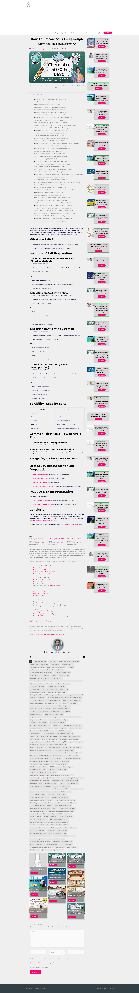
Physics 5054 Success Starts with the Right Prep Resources (50, 187)
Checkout (67, 606)
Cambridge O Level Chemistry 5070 (39, 695)
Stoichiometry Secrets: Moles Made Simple (44, 574)
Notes (67, 33)
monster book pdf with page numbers (73, 778)
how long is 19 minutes (75, 747)
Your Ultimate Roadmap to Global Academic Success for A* (50, 177)
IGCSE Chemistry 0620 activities (72, 758)
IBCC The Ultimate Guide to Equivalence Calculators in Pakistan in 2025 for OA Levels (57, 190)
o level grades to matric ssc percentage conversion (43, 808)
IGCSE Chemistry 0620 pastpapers (60, 761)
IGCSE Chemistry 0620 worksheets (38, 767)
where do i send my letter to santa (39, 839)
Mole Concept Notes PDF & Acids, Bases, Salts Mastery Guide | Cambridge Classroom (57, 143)
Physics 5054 (68, 814)
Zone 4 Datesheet (71, 847)
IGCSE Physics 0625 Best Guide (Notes (57, 769)
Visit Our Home (33, 634)
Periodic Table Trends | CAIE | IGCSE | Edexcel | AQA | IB (49, 195)
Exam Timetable (73, 739)
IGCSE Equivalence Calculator (37, 769)
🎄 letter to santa (46, 850)
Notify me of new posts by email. (40, 967)
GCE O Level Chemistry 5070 (59, 742)
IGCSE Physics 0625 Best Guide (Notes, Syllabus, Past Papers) (51, 216)
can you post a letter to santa (37, 697)
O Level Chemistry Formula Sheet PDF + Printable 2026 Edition (51, 141)
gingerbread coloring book (76, 742)
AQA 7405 (54, 675)
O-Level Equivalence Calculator (41, 592)
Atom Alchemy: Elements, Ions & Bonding (44, 572)
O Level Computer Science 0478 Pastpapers (41, 803)
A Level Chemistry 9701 (57, 670)
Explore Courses (50, 634)
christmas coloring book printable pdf (60, 711)
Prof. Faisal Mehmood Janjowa (43, 102)
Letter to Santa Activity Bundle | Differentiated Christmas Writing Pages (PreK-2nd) (51, 775)
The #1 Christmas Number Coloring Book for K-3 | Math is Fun (51, 161)
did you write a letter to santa (57, 722)
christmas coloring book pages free (60, 706)
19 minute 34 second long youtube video (68, 661)
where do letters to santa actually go (62, 841)
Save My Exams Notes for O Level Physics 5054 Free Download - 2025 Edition (49, 825)
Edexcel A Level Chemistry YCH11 (57, 728)
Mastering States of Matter (40, 570)
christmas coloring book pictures (61, 708)
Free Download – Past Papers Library (42, 580)
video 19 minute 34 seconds (37, 830)
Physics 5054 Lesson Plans (50, 816)
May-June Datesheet (55, 778)
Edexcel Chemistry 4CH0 (75, 728)
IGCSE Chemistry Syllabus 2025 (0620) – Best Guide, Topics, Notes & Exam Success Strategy (59, 174)
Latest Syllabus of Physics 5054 (38, 772)
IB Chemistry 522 (76, 753)
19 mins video (52, 661)
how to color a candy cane (36, 753)
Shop (56, 33)
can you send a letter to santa (55, 697)
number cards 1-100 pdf (58, 780)
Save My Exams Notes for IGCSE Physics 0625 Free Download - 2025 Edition (49, 822)
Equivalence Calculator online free (39, 736)
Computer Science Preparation (38, 720)
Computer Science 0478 (36, 714)
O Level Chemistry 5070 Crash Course (39, 792)
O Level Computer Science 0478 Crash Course (41, 800)
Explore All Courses (38, 568)
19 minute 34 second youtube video (39, 664)
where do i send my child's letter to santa (64, 836)
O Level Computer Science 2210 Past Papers (41, 805)
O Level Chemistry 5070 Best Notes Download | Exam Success (51, 112)
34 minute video (34, 670)
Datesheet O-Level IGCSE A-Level (38, 722)
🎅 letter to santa (58, 850)
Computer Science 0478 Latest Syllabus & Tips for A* (66, 717)
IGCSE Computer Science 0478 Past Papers (61, 767)
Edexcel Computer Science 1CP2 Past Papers (41, 731)
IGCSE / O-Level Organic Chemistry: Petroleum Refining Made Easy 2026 (53, 117)
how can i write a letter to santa (58, 745)
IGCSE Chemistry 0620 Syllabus (59, 764)
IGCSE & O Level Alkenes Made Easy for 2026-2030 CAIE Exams (51, 133)
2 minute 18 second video (58, 667)
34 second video (45, 670)
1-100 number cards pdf (40, 661)
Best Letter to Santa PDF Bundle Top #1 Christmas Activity (50, 115)
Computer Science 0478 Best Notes (54, 714)
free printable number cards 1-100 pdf (40, 742)
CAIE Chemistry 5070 (67, 681)
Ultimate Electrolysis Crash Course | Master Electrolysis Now (51, 221)
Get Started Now (60, 634)
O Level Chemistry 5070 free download (61, 792)
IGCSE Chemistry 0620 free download (39, 761)
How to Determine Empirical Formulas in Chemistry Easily (50, 172)
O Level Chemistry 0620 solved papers (39, 789)
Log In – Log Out (97, 33)
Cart (61, 606)
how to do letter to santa (52, 753)
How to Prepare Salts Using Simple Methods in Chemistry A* (50, 99)
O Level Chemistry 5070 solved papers (39, 797)
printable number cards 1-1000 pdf (59, 819)
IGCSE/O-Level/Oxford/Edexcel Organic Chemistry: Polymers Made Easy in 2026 (55, 213)
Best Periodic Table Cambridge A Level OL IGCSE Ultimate (45, 681)
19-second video (45, 667)
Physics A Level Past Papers (40, 582)
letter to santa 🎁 (34, 778)
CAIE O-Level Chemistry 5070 (63, 684)
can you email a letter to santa (58, 695)
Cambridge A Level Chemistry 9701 (56, 686)
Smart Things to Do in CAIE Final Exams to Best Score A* (49, 151)
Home (44, 33)
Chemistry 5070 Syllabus (36, 703)
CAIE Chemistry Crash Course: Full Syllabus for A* (47, 104)
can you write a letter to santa (73, 697)
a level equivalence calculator (62, 672)
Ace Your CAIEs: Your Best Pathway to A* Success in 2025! (49, 185)
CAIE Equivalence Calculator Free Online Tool (41, 684)
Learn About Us (42, 634)
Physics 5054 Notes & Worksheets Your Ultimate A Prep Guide (51, 156)
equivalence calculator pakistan (38, 739)
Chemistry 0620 (67, 700)
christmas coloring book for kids (68, 703)
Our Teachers (74, 33)
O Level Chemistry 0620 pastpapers (61, 786)
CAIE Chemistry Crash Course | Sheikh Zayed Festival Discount (51, 122)
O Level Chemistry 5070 (77, 789)
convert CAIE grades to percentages (58, 720)
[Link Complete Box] (38, 864)
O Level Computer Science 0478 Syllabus (65, 803)
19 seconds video (34, 667)
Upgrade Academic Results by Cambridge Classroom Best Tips (51, 130)
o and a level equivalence (50, 783)
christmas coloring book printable (39, 711)
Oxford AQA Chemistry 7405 (55, 814)
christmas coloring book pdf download (40, 708)
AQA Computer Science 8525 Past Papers (40, 678)
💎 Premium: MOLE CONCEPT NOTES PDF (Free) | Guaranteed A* (52, 179)
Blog (62, 33)
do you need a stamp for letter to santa (40, 725)
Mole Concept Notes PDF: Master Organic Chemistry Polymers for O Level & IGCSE (56, 125)
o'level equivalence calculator (38, 814)
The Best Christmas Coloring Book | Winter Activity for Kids (50, 154)
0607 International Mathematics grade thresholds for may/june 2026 (52, 164)
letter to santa (52, 772)
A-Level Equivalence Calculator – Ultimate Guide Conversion (51, 120)
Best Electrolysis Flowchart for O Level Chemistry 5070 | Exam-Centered (53, 218)
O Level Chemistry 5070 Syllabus (60, 797)
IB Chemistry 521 (65, 753)
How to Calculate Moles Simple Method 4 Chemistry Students (56, 539)
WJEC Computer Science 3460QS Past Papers (41, 847)
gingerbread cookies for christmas (39, 745)
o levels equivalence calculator (67, 808)
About (82, 33)
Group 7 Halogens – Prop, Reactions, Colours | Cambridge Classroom (53, 208)
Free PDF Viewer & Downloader (41, 596)
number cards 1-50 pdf (36, 783)
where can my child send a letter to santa (40, 836)
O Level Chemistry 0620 (72, 783)
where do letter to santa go (57, 839)
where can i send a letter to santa (57, 833)
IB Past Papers (57, 756)
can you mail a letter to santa (75, 695)
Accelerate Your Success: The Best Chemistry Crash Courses (50, 107)
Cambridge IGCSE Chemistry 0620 (59, 689)
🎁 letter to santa (34, 850)
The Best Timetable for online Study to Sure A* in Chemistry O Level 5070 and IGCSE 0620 (58, 182)
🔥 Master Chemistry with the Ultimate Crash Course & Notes (51, 110)
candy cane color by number (37, 700)
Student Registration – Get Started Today (44, 612)
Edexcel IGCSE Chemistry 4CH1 (63, 731)
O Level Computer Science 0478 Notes (65, 800)
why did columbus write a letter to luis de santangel (43, 844)
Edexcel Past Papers (35, 733)
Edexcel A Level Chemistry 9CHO (38, 728)
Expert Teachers (42, 616)
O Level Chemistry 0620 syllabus (60, 789)
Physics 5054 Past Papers (66, 816)
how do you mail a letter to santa (38, 747)
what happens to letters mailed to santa (57, 830)
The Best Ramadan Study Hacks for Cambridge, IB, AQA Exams (51, 200)
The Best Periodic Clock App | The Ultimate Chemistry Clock (45, 828)
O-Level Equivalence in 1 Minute (38, 811)
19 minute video (55, 664)
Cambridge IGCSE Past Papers (37, 692)
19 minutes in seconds (67, 664)
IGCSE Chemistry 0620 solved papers (39, 764)
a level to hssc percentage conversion (39, 675)
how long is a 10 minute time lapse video (40, 750)
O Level (62, 783)
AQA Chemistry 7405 (64, 675)
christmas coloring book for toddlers (39, 706)
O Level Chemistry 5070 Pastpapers (57, 794)
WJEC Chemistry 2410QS (66, 844)
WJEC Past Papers (60, 847)
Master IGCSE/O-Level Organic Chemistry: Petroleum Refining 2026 (52, 148)
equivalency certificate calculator (58, 739)
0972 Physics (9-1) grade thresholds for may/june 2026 (49, 192)
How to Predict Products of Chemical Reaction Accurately (50, 166)
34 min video (71, 667)
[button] (107, 33)
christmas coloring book (51, 703)
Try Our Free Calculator (69, 828)
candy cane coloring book (53, 700)
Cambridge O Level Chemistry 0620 (57, 692)
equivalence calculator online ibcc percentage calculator (65, 736)
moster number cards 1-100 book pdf (39, 780)
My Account (68, 602)
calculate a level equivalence (37, 686)
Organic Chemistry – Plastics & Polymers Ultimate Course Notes (51, 138)
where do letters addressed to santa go (40, 841)
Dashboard (59, 602)
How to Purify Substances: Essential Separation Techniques (73, 539)
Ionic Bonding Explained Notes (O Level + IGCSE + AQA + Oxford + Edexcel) (54, 210)
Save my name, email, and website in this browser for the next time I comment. (52, 959)
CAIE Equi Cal (78, 681)
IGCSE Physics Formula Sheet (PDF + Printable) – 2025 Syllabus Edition (53, 205)
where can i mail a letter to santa (38, 833)
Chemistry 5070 (77, 700)
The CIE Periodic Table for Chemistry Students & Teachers (50, 135)
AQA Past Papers (57, 678)
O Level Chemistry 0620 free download (40, 786)
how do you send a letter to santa (58, 747)
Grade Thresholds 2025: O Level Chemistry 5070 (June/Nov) (50, 146)
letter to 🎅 (45, 778)
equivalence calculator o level (65, 733)
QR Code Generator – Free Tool (41, 594)
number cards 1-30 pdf (72, 780)
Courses (51, 33)
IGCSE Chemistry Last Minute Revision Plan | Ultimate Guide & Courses (53, 169)
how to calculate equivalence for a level (63, 750)
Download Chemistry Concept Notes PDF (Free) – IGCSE (67, 725)
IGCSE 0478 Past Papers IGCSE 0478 (39, 758)
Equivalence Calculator (49, 733)
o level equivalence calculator (63, 805)
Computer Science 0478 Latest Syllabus (40, 717)
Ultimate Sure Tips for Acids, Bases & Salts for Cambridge (36, 539)
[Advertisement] (69, 19)
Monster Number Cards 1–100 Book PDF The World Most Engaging (52, 128)
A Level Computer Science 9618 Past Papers (41, 672)
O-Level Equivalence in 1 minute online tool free (61, 811)
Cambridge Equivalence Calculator (39, 689)
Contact (88, 33)
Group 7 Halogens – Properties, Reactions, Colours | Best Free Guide (53, 197)
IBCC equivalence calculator (70, 756)
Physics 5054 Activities (35, 816)
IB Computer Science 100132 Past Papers (40, 756)
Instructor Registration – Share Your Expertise (45, 614)
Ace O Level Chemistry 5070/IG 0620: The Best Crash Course (50, 159)
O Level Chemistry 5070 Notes (37, 794)
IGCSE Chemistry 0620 (55, 758)
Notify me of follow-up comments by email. (43, 963)
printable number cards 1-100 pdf (38, 819)
